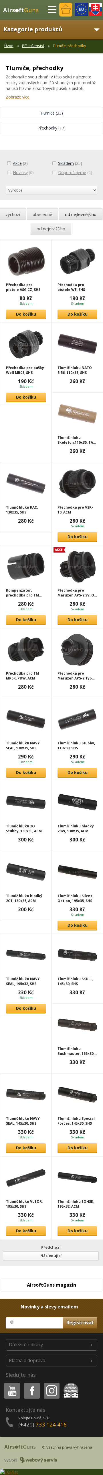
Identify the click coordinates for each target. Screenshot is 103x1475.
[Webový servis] (38, 1460)
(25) (70, 163)
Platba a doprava (27, 1360)
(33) (51, 113)
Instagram (51, 1384)
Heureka (70, 1384)
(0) (23, 172)
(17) (51, 128)
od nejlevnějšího (80, 214)
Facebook (31, 1384)
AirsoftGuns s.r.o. (23, 10)
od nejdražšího (51, 228)
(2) (20, 163)
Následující (51, 1255)
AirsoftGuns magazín (51, 1285)
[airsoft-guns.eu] (81, 9)
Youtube (10, 1384)
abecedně (42, 214)
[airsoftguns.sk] (95, 9)
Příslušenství (33, 45)
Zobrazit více (17, 97)
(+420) (42, 1424)
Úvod (8, 45)
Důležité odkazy (26, 1344)
